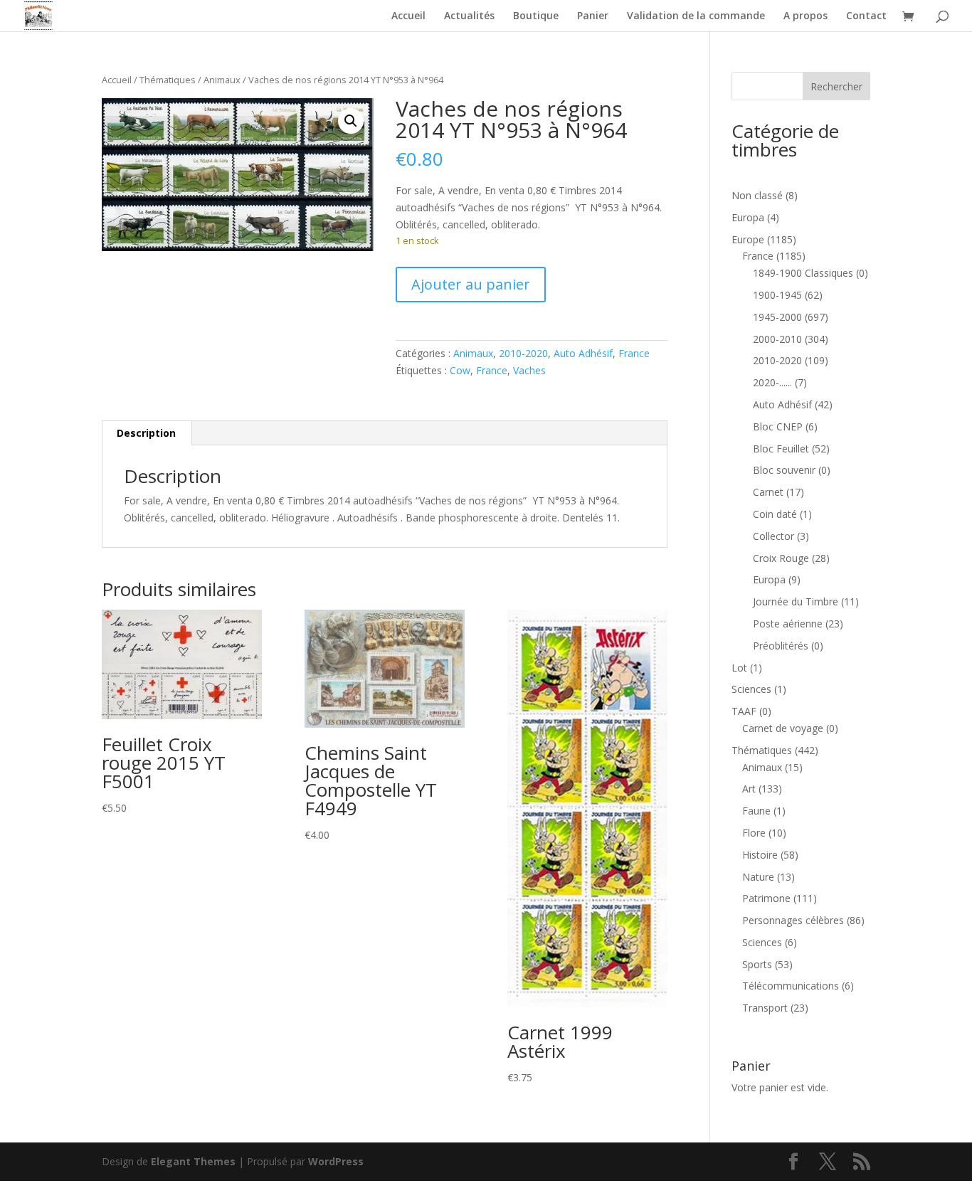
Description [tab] (146, 433)
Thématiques (167, 79)
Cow (460, 370)
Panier (592, 16)
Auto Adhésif (583, 353)
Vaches (529, 370)
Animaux (222, 79)
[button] (351, 121)
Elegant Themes (193, 1161)
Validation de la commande (696, 16)
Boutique (536, 16)
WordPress (336, 1161)
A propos (805, 16)
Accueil (408, 16)
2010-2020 (523, 353)
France (634, 353)
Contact (866, 16)
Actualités (469, 16)
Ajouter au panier (470, 284)
